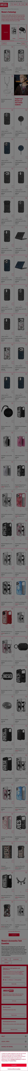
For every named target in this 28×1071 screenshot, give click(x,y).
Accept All (14, 1065)
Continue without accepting (14, 1069)
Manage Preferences (16, 1059)
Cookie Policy (13, 1060)
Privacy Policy (5, 1060)
